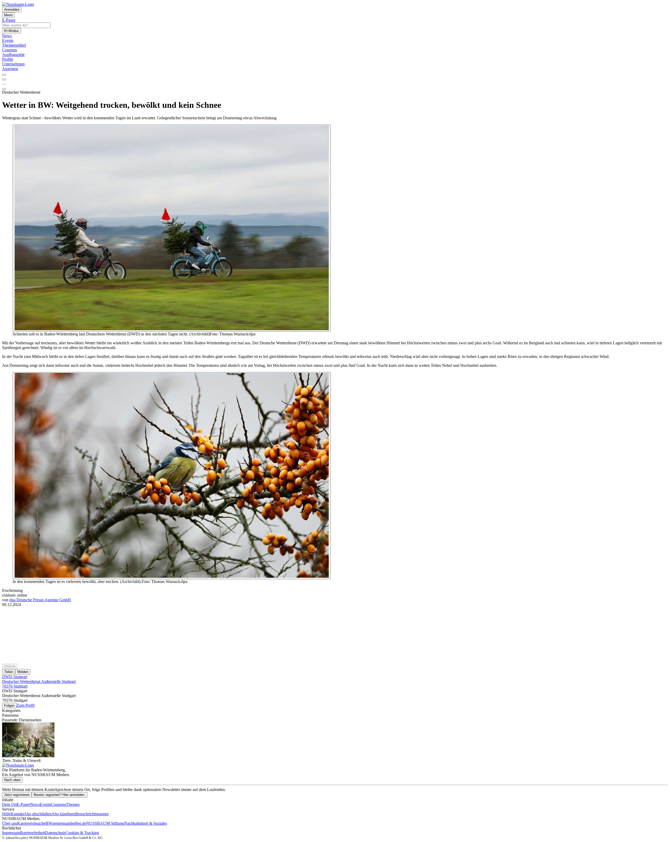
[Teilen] (4, 79)
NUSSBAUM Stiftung (105, 823)
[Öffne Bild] (172, 228)
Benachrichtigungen (92, 814)
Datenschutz (55, 832)
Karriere (24, 823)
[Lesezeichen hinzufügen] (4, 84)
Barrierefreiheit (32, 832)
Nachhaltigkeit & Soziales (145, 823)
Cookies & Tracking (82, 832)
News (35, 804)
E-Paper (23, 804)
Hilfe (6, 814)
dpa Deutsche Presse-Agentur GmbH (40, 600)
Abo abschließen (38, 814)
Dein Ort (9, 804)
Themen (73, 804)
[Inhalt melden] (4, 89)
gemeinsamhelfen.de (69, 823)
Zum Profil (25, 705)
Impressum (11, 832)
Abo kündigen (63, 814)
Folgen (9, 706)
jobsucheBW (41, 823)
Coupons (58, 804)
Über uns (9, 823)
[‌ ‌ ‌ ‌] (335, 616)
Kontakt (17, 814)
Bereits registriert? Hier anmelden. (59, 795)
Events (45, 804)
